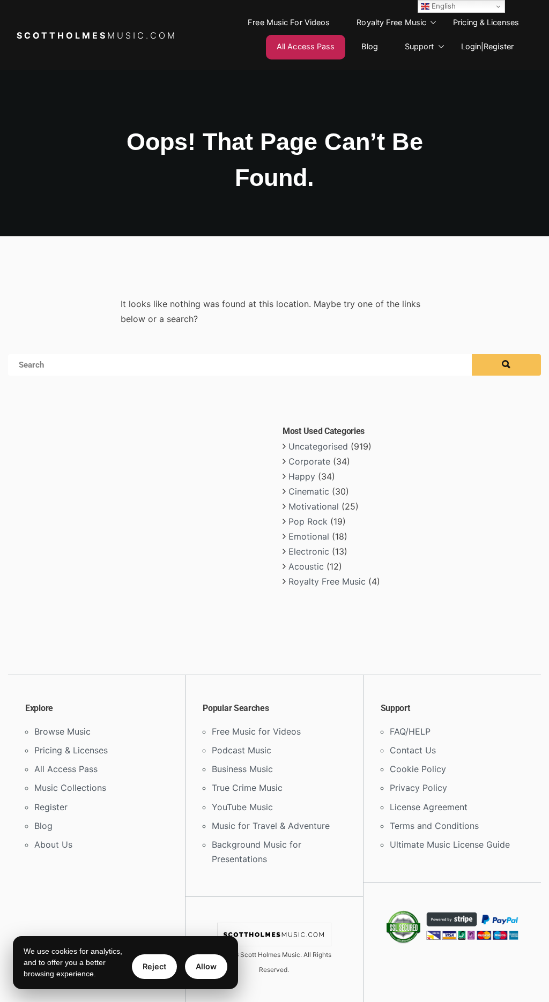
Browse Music (62, 731)
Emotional (308, 536)
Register (51, 807)
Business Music (242, 769)
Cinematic (308, 491)
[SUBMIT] (506, 365)
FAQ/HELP (410, 731)
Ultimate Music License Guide (450, 844)
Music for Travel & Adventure (271, 825)
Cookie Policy (418, 769)
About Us (53, 844)
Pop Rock (308, 521)
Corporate (309, 461)
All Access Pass (306, 46)
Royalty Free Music (391, 22)
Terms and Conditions (434, 825)
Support (419, 46)
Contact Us (413, 750)
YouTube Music (242, 807)
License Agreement (429, 807)
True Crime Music (247, 787)
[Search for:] (274, 357)
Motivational (313, 506)
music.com (97, 35)
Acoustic (306, 566)
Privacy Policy (418, 787)
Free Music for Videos (289, 22)
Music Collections (70, 787)
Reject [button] (154, 966)
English (442, 6)
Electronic (308, 551)
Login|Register (487, 46)
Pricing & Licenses (486, 22)
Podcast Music (241, 750)
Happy (301, 476)
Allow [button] (206, 966)
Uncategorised (318, 446)
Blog (369, 46)
